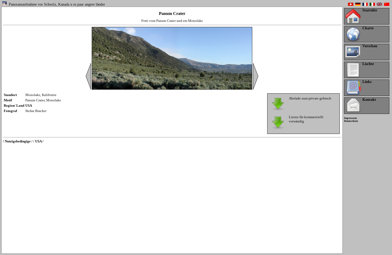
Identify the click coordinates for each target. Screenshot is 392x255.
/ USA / (38, 141)
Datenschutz (351, 120)
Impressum (350, 118)
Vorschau (369, 46)
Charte (368, 28)
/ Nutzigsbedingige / (18, 141)
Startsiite (369, 10)
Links (366, 82)
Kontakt (369, 100)
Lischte (368, 64)
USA (28, 105)
